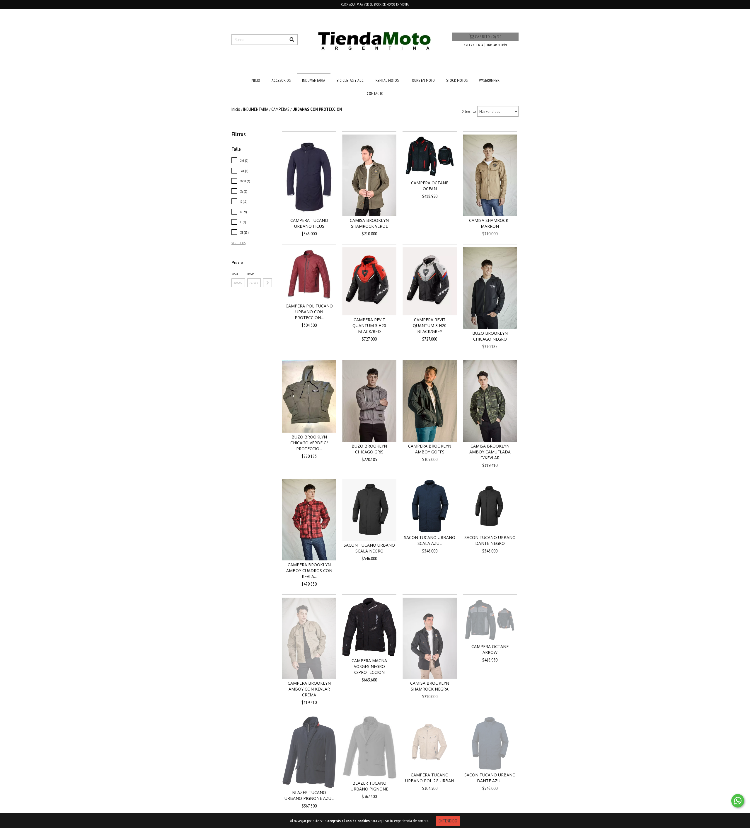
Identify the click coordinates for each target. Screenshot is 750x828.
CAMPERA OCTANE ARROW (490, 649)
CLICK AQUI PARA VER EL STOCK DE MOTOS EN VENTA (375, 4)
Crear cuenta (473, 45)
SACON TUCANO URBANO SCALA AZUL (429, 540)
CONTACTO (375, 93)
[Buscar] (292, 39)
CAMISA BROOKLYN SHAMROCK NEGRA (429, 686)
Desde (234, 274)
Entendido (448, 821)
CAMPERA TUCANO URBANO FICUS (309, 223)
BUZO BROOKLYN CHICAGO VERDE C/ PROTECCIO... (309, 442)
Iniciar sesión (497, 45)
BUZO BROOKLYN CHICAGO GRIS (369, 449)
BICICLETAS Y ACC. (350, 80)
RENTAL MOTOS (387, 80)
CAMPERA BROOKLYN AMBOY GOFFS (429, 449)
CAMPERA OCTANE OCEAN (429, 185)
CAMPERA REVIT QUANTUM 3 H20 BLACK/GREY (429, 325)
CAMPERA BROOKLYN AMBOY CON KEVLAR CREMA (309, 689)
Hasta (250, 274)
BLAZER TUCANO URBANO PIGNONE (369, 786)
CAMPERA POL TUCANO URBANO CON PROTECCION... (309, 311)
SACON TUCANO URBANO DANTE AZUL (490, 777)
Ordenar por (469, 111)
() (488, 36)
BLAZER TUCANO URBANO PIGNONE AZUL (309, 795)
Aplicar (267, 282)
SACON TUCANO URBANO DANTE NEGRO (490, 540)
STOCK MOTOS (457, 80)
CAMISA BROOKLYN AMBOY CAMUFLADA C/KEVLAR (490, 451)
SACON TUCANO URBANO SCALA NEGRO (369, 548)
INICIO (255, 80)
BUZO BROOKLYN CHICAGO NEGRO (490, 336)
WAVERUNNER (489, 80)
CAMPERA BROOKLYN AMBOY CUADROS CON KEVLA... (309, 570)
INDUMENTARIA (313, 80)
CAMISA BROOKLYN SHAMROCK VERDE (369, 223)
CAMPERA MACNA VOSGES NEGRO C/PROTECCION (369, 666)
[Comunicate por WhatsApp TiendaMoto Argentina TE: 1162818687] (737, 800)
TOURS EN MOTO (422, 80)
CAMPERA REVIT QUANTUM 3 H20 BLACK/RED (369, 325)
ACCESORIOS (281, 80)
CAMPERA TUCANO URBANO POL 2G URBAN (429, 777)
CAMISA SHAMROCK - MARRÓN (490, 223)
